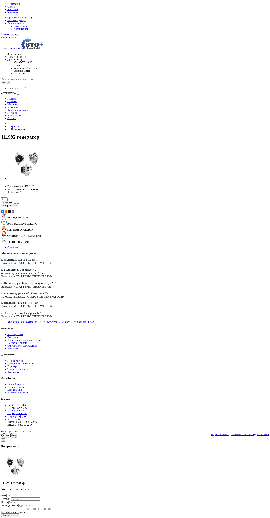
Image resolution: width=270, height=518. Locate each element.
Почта (4, 502)
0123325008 (14, 322)
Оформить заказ (10, 515)
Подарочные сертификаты (22, 363)
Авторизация (21, 29)
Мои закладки (15, 389)
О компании (14, 4)
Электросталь (15, 115)
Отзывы (12, 118)
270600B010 (79, 322)
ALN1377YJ (50, 322)
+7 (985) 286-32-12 (17, 410)
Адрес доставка (9, 505)
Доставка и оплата (17, 343)
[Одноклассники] (6, 211)
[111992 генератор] (25, 178)
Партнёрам (13, 366)
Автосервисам (15, 334)
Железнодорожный (18, 110)
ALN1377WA (65, 322)
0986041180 (27, 322)
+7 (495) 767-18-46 (17, 405)
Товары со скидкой (18, 369)
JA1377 (39, 322)
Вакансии (13, 9)
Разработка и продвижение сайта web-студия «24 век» (240, 434)
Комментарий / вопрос (13, 512)
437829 (91, 322)
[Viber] (13, 211)
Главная (12, 98)
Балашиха (13, 107)
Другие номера (16, 59)
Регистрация (20, 26)
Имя (3, 495)
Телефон (5, 499)
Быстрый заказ (9, 205)
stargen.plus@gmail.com (20, 416)
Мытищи (12, 104)
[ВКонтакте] (2, 211)
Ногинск (12, 112)
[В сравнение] (18, 203)
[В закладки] (15, 203)
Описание (13, 247)
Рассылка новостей (18, 392)
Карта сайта (14, 372)
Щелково (12, 101)
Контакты (13, 12)
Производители (16, 360)
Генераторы (14, 126)
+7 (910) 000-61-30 (17, 407)
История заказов (16, 387)
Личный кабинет (17, 384)
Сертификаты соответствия (22, 345)
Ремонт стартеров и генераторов (25, 340)
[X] (9, 211)
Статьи (11, 6)
